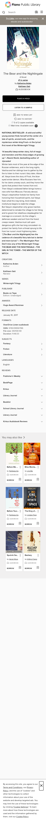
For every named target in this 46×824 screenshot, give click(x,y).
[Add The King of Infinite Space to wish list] (37, 523)
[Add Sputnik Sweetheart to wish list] (19, 567)
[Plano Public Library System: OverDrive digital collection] (23, 4)
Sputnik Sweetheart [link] (13, 555)
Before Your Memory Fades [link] (13, 511)
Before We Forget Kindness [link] (13, 467)
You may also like (12, 437)
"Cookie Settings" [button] (20, 807)
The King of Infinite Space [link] (31, 511)
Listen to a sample (23, 107)
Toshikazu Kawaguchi (14, 471)
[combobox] (18, 12)
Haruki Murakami (14, 559)
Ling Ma (30, 471)
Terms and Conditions (12, 787)
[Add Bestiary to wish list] (37, 567)
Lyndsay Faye (32, 515)
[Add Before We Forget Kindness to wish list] (19, 479)
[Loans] (36, 13)
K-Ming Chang (32, 559)
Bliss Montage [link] (31, 467)
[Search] (3, 12)
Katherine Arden (24, 83)
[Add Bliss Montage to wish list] (37, 479)
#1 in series (23, 80)
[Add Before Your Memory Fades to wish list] (19, 523)
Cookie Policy (22, 816)
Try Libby (10, 18)
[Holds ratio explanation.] (36, 125)
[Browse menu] (41, 12)
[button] (23, 98)
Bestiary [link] (28, 555)
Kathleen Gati (24, 86)
